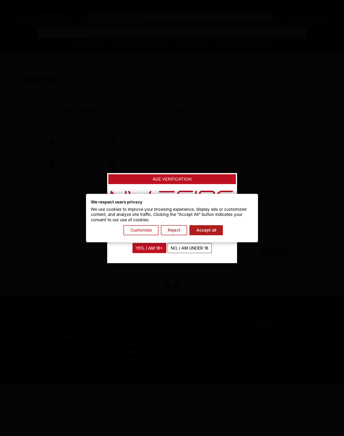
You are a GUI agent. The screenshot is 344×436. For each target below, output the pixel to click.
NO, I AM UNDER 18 (189, 248)
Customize (141, 230)
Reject (174, 230)
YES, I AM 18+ (149, 248)
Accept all (206, 230)
